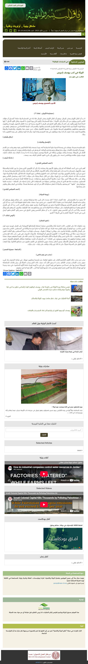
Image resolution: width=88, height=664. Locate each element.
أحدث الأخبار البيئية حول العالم (44, 323)
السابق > (79, 359)
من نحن (70, 48)
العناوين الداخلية (57, 68)
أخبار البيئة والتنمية (24, 48)
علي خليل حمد (73, 77)
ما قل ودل (63, 54)
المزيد (9, 416)
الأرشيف (44, 54)
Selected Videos (44, 488)
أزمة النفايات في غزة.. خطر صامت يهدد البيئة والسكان (50, 298)
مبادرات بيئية (44, 366)
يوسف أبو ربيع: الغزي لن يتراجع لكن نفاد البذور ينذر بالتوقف (49, 310)
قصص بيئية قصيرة (76, 54)
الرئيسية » (80, 68)
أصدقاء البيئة (38, 48)
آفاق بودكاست (44, 519)
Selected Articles (44, 443)
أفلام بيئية (53, 54)
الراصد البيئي (49, 48)
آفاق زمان (44, 557)
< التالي (73, 359)
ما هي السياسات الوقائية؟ (61, 62)
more (79, 450)
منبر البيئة (60, 48)
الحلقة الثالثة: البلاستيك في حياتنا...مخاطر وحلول (66, 525)
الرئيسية (79, 48)
